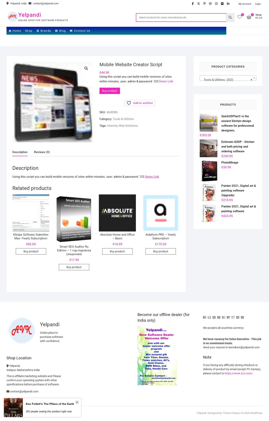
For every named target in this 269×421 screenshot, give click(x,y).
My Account (244, 4)
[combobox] (228, 78)
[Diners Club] (223, 315)
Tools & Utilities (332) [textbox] (226, 80)
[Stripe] (237, 315)
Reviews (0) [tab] (42, 152)
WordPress (256, 413)
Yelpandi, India (18, 3)
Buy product (109, 90)
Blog (62, 30)
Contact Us (82, 30)
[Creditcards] (233, 315)
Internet (112, 125)
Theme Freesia (231, 413)
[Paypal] (218, 315)
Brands (46, 30)
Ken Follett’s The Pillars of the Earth (50, 403)
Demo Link (166, 81)
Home (17, 30)
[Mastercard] (209, 315)
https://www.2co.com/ (239, 373)
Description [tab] (19, 152)
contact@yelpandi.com (45, 3)
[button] (86, 68)
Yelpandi (29, 15)
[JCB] (242, 315)
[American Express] (204, 315)
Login (258, 4)
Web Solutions (128, 125)
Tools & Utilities (123, 119)
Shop (28, 30)
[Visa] (214, 315)
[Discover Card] (228, 315)
